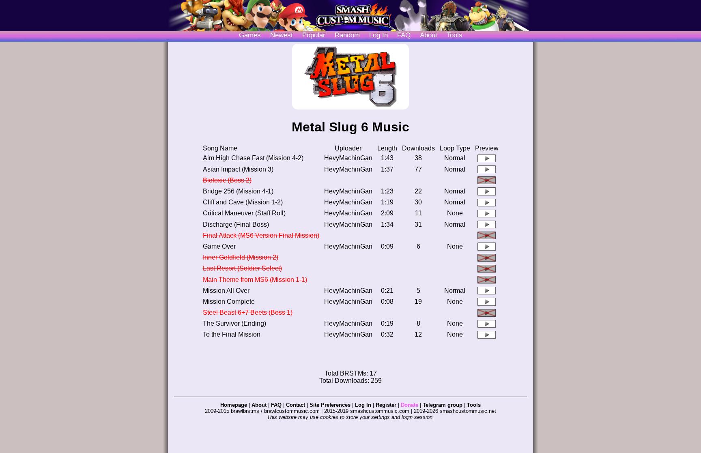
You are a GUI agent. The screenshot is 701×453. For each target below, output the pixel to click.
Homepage (233, 405)
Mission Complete (229, 301)
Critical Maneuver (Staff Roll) (244, 213)
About (428, 35)
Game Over (219, 246)
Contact (295, 405)
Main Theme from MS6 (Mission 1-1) (255, 279)
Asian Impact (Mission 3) (238, 169)
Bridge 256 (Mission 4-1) (238, 191)
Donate (409, 405)
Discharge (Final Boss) (236, 224)
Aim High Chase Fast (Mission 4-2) (253, 158)
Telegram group (442, 405)
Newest (281, 35)
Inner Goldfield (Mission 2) (240, 257)
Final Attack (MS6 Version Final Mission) (261, 235)
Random (347, 35)
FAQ (404, 35)
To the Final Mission (231, 334)
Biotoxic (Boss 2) (227, 180)
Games (250, 35)
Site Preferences (330, 405)
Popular (313, 35)
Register (386, 405)
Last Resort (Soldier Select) (242, 268)
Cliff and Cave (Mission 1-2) (243, 202)
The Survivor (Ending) (234, 323)
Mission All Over (226, 290)
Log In (363, 405)
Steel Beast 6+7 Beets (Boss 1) (247, 312)
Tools (454, 35)
